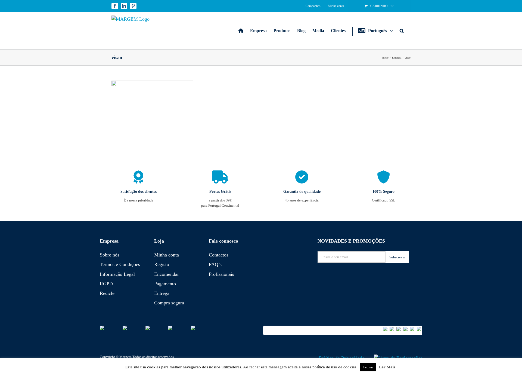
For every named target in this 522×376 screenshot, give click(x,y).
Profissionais (221, 274)
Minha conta (166, 255)
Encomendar (166, 274)
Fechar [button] (368, 367)
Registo (161, 264)
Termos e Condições (120, 264)
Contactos (218, 255)
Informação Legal (117, 274)
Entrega (161, 293)
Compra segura (169, 302)
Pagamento (165, 283)
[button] (402, 30)
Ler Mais (387, 367)
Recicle (107, 293)
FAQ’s (215, 264)
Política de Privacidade (341, 358)
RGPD (106, 283)
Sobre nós (109, 255)
